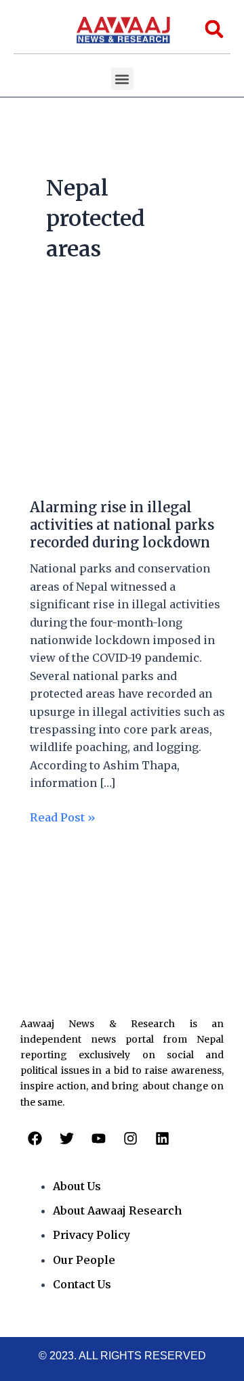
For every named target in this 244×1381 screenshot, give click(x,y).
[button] (122, 79)
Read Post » (63, 816)
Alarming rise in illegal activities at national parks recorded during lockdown (122, 525)
